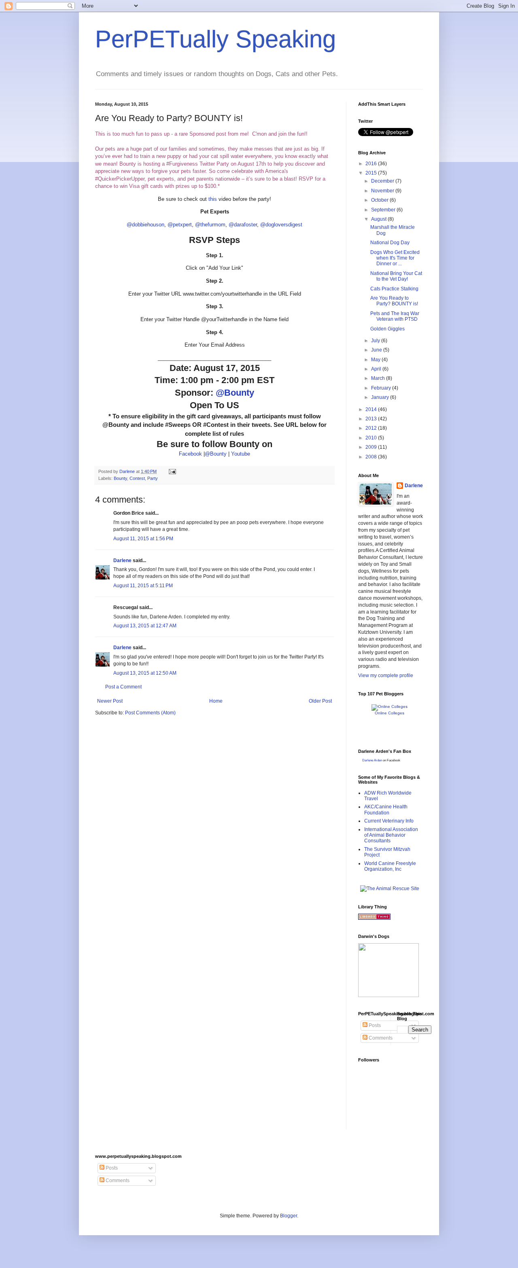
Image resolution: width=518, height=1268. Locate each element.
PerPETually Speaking (215, 39)
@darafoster (243, 225)
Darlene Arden (372, 760)
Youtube (240, 454)
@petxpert (180, 225)
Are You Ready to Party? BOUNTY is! (394, 301)
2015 (371, 173)
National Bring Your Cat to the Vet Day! (396, 276)
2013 (371, 419)
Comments (380, 1038)
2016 (371, 163)
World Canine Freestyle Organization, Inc (390, 866)
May (376, 359)
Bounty (120, 478)
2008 (371, 457)
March (378, 378)
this (212, 199)
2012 (371, 428)
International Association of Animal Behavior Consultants (391, 835)
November (383, 191)
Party (152, 478)
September (384, 210)
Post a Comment (123, 687)
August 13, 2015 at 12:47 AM (144, 626)
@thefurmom (210, 225)
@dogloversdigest (281, 225)
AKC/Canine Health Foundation (386, 809)
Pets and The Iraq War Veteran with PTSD (394, 316)
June (377, 350)
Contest (137, 478)
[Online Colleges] (390, 706)
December (383, 181)
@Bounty (235, 393)
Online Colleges (389, 713)
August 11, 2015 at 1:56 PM (143, 538)
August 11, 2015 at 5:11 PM (143, 585)
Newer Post (110, 701)
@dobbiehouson (145, 225)
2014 (371, 409)
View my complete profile (385, 675)
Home (216, 701)
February (381, 388)
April (376, 369)
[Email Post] (172, 471)
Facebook (190, 454)
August (379, 219)
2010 (371, 438)
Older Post (320, 701)
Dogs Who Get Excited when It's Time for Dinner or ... (395, 258)
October (380, 200)
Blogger (288, 1216)
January (380, 397)
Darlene (122, 560)
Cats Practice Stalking (394, 289)
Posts (374, 1025)
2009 (371, 447)
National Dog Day (390, 242)
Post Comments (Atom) (150, 713)
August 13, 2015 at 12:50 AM (144, 673)
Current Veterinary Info (389, 821)
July (376, 340)
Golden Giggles (387, 329)
